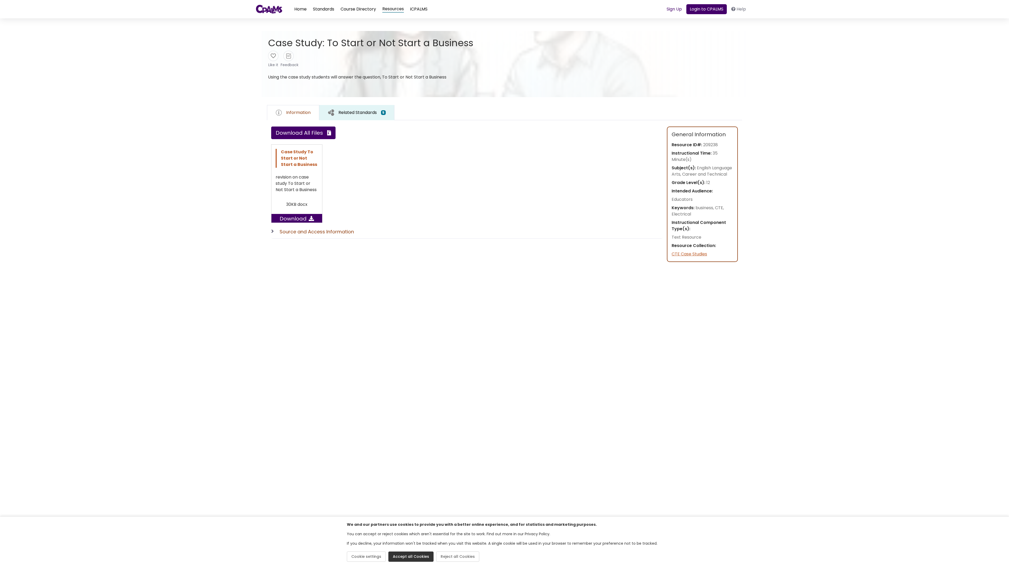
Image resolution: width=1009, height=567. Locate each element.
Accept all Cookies (411, 556)
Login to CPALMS (706, 9)
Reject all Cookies (458, 556)
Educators (682, 199)
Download (293, 218)
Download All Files (299, 132)
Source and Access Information (317, 231)
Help (741, 9)
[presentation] (356, 112)
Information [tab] (298, 112)
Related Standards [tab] (361, 112)
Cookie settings (366, 556)
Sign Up (674, 9)
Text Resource (686, 237)
